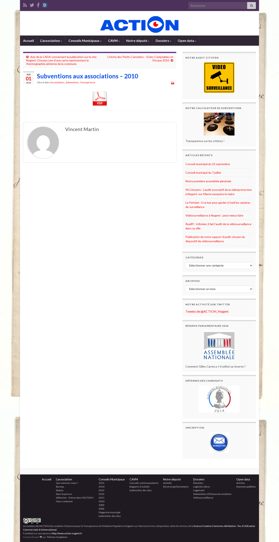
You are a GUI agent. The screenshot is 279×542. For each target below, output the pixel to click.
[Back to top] (270, 533)
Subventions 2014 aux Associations (212, 493)
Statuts (60, 490)
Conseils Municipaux (84, 40)
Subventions (72, 82)
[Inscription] (219, 442)
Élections (198, 482)
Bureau (60, 486)
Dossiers (163, 40)
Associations (57, 82)
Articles (240, 482)
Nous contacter (64, 501)
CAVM (113, 40)
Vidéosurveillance (203, 497)
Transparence (87, 82)
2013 (101, 490)
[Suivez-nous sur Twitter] (32, 4)
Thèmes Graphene (57, 537)
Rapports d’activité (139, 486)
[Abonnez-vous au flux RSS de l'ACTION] (25, 4)
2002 (101, 508)
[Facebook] (38, 4)
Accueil (28, 40)
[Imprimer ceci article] (172, 83)
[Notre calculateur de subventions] (219, 124)
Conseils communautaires (143, 482)
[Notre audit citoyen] (219, 77)
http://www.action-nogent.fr (67, 533)
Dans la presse (64, 493)
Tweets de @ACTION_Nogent (207, 311)
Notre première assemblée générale (208, 181)
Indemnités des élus (110, 516)
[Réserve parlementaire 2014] (219, 345)
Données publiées (246, 486)
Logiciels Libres (201, 486)
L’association (50, 40)
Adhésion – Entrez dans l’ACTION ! (75, 497)
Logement (198, 490)
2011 (101, 497)
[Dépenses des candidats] (219, 398)
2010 (101, 501)
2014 (101, 486)
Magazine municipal (109, 512)
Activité (167, 482)
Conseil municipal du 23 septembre (207, 164)
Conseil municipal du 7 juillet (203, 172)
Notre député (137, 40)
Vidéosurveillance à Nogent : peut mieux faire (214, 215)
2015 (101, 482)
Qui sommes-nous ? (67, 482)
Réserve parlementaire (176, 486)
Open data (186, 40)
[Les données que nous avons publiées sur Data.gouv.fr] (44, 4)
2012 (101, 493)
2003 (101, 504)
